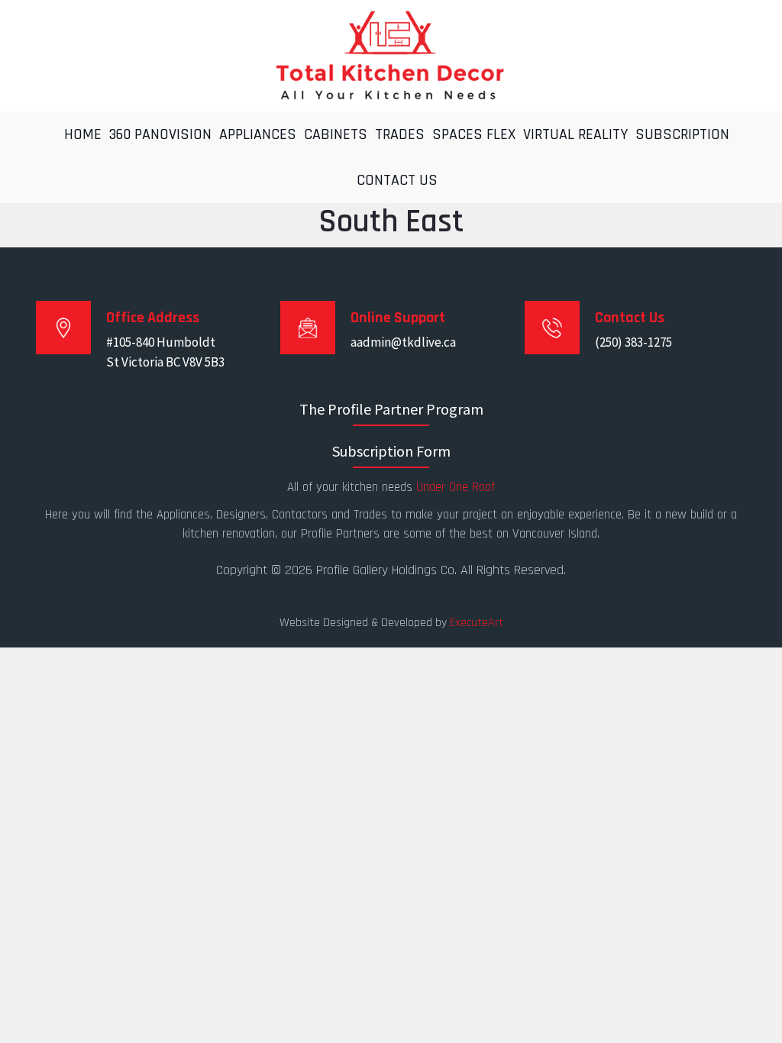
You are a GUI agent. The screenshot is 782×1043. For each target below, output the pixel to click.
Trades (400, 134)
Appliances (257, 134)
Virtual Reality (575, 134)
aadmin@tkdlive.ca (403, 342)
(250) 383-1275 (633, 342)
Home (83, 134)
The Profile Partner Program (391, 408)
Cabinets (335, 134)
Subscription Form (391, 450)
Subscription (682, 134)
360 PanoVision (160, 134)
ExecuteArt (476, 623)
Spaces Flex (473, 134)
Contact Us (397, 180)
